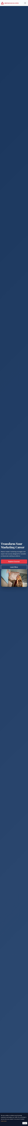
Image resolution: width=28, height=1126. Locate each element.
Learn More (14, 567)
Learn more (3, 1121)
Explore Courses (14, 561)
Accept (24, 1123)
